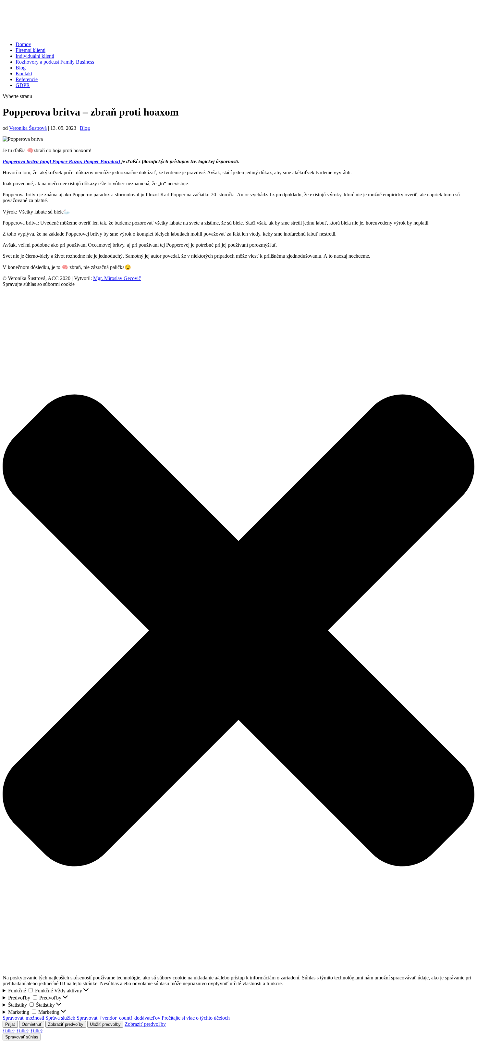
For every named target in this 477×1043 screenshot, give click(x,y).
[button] (238, 631)
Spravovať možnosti (23, 1018)
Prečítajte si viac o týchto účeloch (196, 1018)
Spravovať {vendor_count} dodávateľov (118, 1018)
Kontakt (24, 73)
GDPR (23, 85)
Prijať (10, 1024)
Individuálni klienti (35, 56)
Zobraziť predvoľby (65, 1024)
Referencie (27, 79)
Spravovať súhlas (21, 1037)
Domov (23, 44)
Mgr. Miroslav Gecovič (117, 278)
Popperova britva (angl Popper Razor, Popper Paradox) (62, 161)
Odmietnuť (32, 1024)
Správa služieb (60, 1018)
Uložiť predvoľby (105, 1024)
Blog (21, 67)
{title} (9, 1030)
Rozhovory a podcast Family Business (55, 62)
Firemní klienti (30, 50)
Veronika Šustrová (28, 128)
